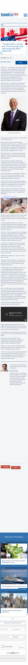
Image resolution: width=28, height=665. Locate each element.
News (2, 25)
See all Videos (23, 589)
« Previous (5, 467)
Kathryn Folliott (7, 61)
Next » (16, 467)
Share (20, 62)
